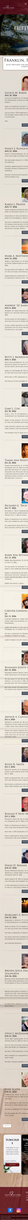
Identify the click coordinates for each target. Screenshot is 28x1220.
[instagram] (18, 1210)
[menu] (25, 3)
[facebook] (10, 1210)
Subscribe (12, 1164)
